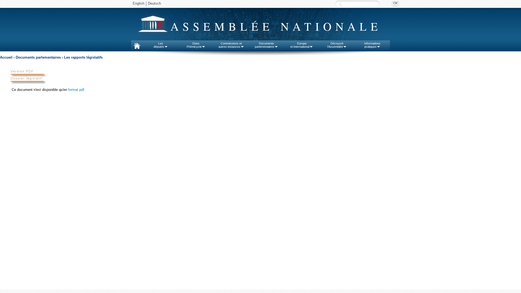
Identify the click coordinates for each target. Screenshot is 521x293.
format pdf (76, 90)
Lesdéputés (159, 45)
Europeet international (299, 45)
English (138, 3)
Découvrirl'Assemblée (335, 45)
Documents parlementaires (38, 57)
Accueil (6, 57)
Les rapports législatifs (83, 57)
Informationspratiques (372, 45)
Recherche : (340, 4)
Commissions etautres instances (230, 45)
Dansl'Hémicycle (194, 45)
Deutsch (154, 3)
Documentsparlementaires (264, 45)
